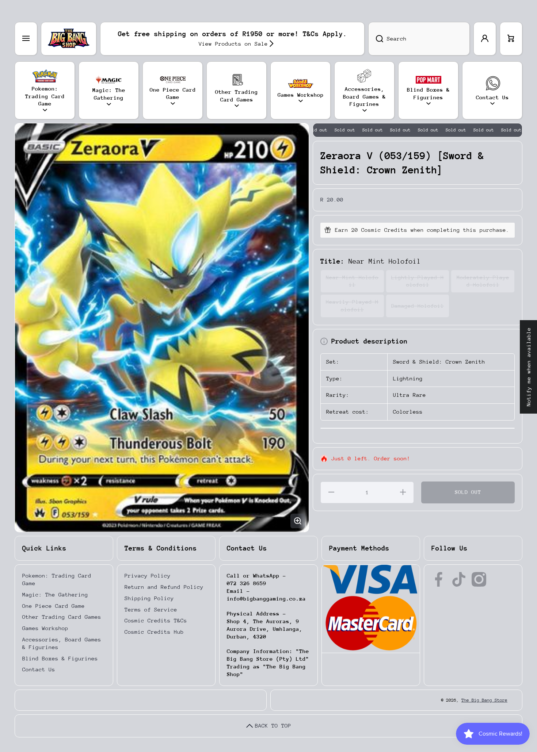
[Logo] (68, 38)
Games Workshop (45, 628)
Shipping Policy (149, 598)
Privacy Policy (148, 575)
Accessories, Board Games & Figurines (61, 643)
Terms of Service (151, 609)
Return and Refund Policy (164, 587)
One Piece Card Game (53, 606)
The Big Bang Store (484, 700)
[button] (511, 38)
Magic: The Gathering (55, 594)
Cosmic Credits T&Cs (156, 620)
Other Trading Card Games (61, 617)
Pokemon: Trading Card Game (56, 579)
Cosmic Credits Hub (154, 632)
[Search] (375, 38)
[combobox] (419, 38)
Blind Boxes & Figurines (60, 658)
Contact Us (38, 669)
